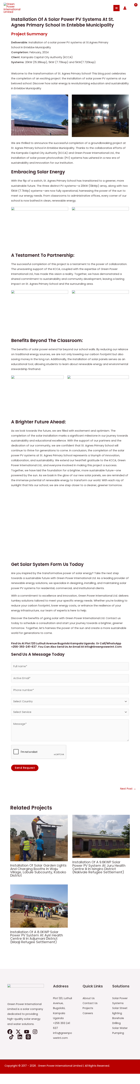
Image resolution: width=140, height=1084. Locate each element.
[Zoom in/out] (3, 1077)
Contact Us (90, 1003)
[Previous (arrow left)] (3, 1082)
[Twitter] (18, 1031)
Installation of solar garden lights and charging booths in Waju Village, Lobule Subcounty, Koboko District (38, 870)
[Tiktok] (11, 1036)
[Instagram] (35, 1031)
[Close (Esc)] (27, 1077)
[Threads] (28, 1036)
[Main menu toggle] (116, 8)
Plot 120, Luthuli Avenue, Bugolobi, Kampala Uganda (62, 1008)
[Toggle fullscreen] (11, 1077)
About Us (89, 998)
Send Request (25, 768)
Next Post (128, 788)
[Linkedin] (19, 1036)
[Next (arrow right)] (11, 1082)
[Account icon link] (125, 8)
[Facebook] (9, 1031)
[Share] (19, 1077)
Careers (88, 1013)
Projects (88, 1008)
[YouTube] (26, 1031)
